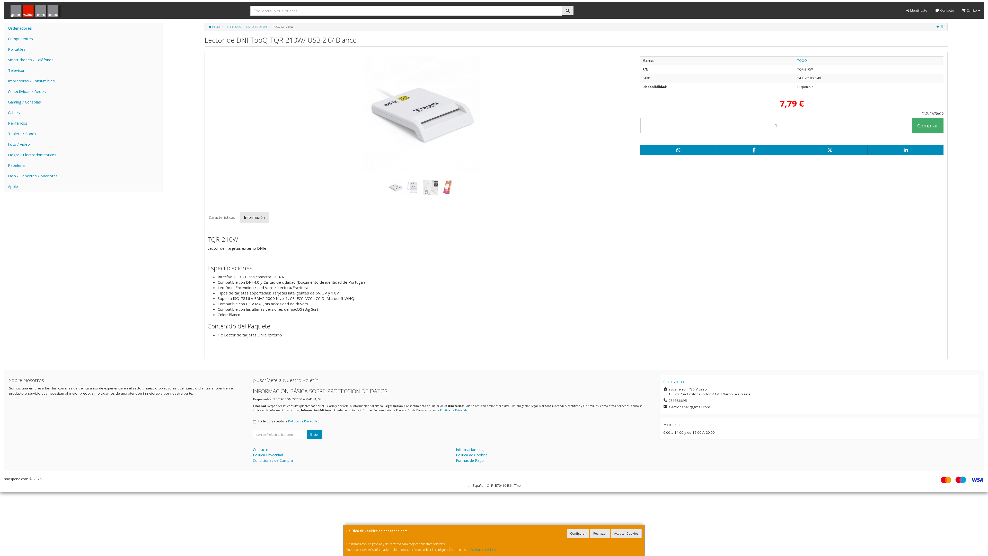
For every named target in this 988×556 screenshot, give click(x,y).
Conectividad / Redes (27, 91)
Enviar (314, 434)
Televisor (16, 70)
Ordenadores (20, 28)
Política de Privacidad (454, 410)
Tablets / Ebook (22, 133)
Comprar (927, 125)
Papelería (16, 165)
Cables (14, 112)
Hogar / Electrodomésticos (32, 154)
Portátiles (16, 49)
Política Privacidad (268, 455)
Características (222, 217)
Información (254, 217)
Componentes (20, 38)
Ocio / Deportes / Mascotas (33, 175)
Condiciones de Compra (273, 460)
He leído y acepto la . (289, 421)
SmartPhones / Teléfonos (31, 59)
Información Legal (471, 449)
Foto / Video (19, 144)
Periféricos (17, 123)
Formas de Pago (470, 460)
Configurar (578, 533)
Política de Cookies (483, 550)
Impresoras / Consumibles (31, 80)
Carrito (972, 10)
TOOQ (802, 60)
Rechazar (600, 533)
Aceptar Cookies (626, 533)
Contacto (946, 10)
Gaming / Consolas (24, 102)
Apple (13, 186)
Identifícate (918, 10)
